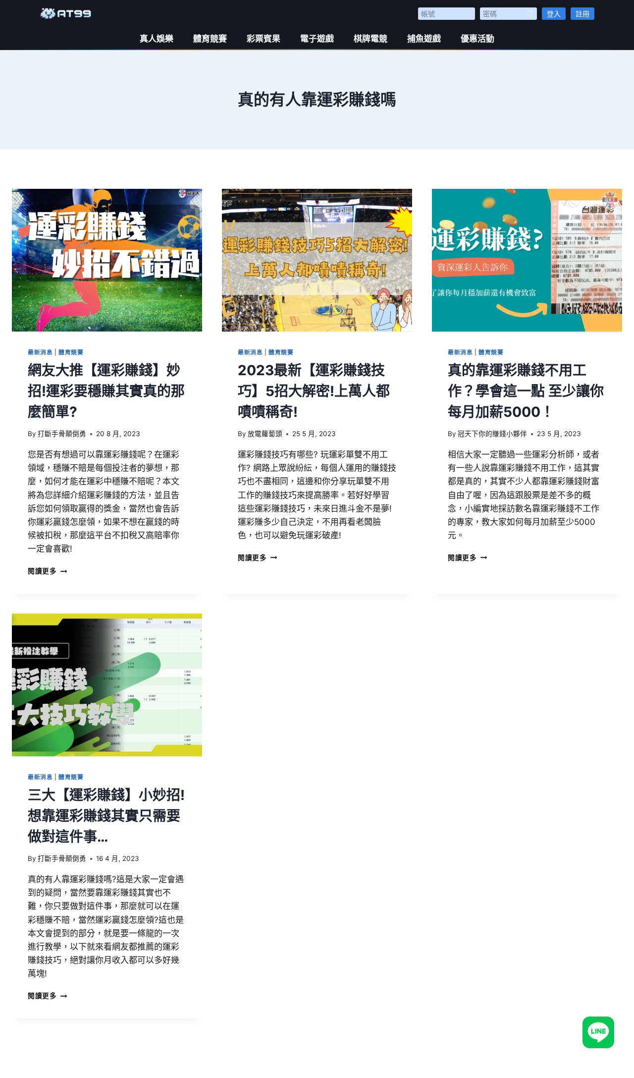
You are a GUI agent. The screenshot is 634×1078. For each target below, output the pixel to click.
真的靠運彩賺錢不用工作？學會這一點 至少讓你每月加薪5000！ (526, 391)
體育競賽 (210, 39)
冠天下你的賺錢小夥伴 (492, 434)
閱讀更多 (47, 571)
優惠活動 (477, 39)
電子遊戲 (317, 39)
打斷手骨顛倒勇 (62, 434)
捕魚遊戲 (424, 39)
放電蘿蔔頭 (265, 434)
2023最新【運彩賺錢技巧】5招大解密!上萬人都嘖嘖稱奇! (314, 391)
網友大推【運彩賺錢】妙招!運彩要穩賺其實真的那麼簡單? (106, 391)
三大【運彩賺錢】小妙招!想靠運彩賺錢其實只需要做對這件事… (106, 816)
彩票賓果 (263, 39)
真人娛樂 (156, 39)
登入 (554, 13)
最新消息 (40, 352)
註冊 (582, 13)
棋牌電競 (370, 39)
